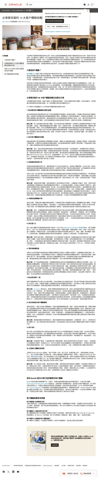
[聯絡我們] (92, 4)
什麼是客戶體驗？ (10, 60)
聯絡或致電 (87, 473)
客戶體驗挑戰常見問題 (11, 74)
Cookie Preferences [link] (47, 465)
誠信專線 (78, 465)
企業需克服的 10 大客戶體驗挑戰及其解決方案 (14, 64)
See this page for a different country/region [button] (57, 31)
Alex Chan (5, 22)
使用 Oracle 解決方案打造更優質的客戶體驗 (14, 70)
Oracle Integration (35, 387)
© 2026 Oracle (6, 465)
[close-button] (93, 474)
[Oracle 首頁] (15, 4)
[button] (6, 4)
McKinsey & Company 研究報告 (73, 227)
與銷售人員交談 (72, 473)
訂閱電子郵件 (70, 465)
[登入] (88, 4)
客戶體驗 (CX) (31, 74)
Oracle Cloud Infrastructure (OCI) (37, 383)
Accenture (37, 289)
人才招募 (63, 465)
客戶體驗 (28, 10)
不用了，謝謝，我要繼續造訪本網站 (57, 26)
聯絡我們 (85, 465)
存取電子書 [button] (54, 445)
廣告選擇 (56, 465)
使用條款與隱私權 (18, 465)
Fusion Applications (17, 10)
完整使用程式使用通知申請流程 (33, 465)
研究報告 (35, 356)
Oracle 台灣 (5, 10)
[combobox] (49, 4)
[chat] (63, 473)
